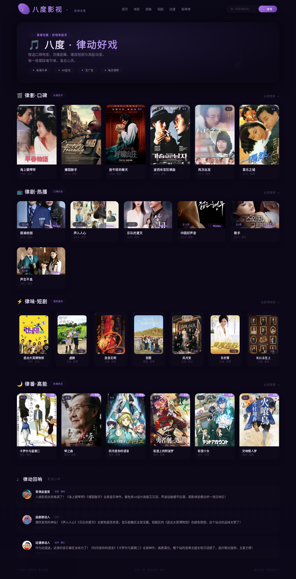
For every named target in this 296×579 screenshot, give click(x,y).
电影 (137, 9)
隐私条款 (152, 570)
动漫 (172, 9)
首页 (125, 9)
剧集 (149, 9)
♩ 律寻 (267, 9)
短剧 (160, 9)
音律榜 (186, 9)
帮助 (162, 570)
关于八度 (140, 570)
